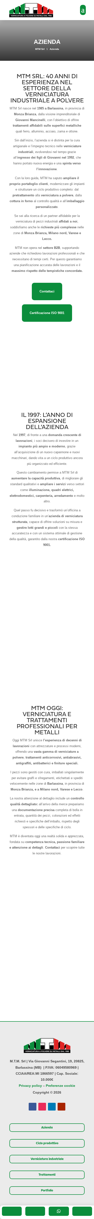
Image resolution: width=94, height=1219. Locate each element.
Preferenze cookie (60, 1086)
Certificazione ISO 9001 (47, 313)
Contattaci (47, 291)
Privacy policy (30, 1086)
